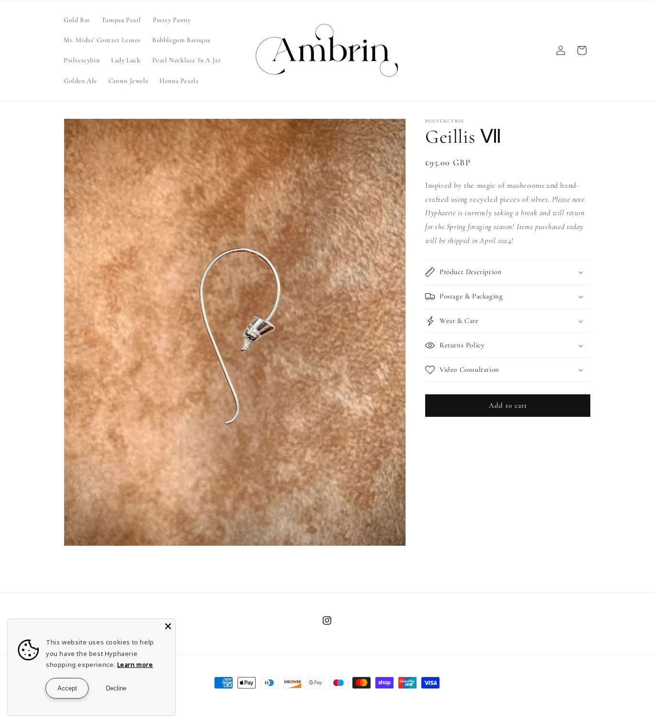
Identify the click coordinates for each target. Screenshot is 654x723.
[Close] (168, 626)
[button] (507, 272)
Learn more (135, 664)
